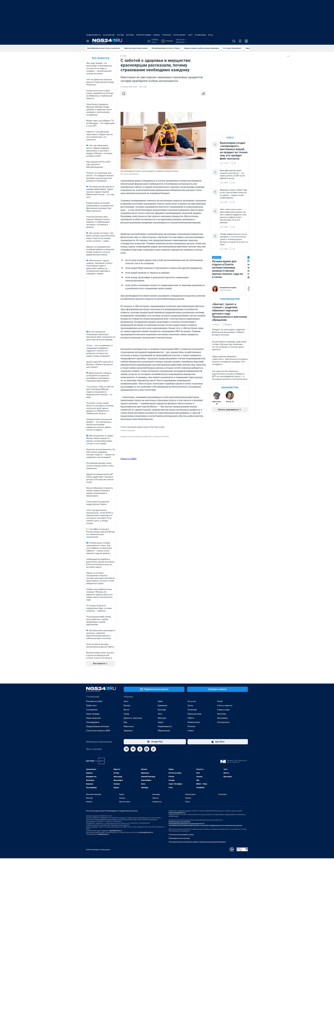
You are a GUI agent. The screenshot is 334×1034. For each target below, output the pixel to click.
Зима (160, 701)
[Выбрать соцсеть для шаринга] (203, 93)
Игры (210, 35)
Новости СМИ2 (128, 458)
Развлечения (194, 722)
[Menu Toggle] (88, 41)
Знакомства (109, 35)
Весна (126, 710)
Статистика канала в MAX (98, 730)
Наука (160, 722)
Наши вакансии (93, 718)
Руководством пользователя (179, 822)
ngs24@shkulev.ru (115, 831)
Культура (162, 710)
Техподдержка (92, 722)
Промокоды (200, 35)
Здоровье (128, 730)
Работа (191, 718)
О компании (91, 710)
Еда (125, 722)
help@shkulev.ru (103, 834)
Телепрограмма (143, 35)
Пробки (167, 41)
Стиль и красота (224, 705)
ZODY (190, 35)
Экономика (222, 718)
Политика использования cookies (181, 835)
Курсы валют (179, 35)
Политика (192, 710)
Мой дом (162, 718)
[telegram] (126, 749)
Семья (190, 730)
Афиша (156, 35)
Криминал (162, 705)
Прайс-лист (91, 705)
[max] (146, 749)
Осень (190, 705)
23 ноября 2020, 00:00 (129, 87)
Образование (164, 730)
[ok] (139, 749)
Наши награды (93, 714)
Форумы (130, 35)
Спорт (220, 701)
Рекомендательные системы (179, 838)
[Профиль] (246, 41)
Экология (221, 714)
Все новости (100, 58)
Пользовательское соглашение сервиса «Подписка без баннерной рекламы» (197, 842)
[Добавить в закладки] (124, 93)
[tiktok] (153, 749)
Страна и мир (223, 710)
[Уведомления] (240, 41)
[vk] (133, 749)
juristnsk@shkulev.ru (145, 832)
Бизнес (127, 705)
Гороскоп (166, 35)
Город (126, 714)
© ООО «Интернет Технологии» (98, 850)
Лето (160, 714)
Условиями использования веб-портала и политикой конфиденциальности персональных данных (205, 825)
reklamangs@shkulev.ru (177, 813)
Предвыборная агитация (97, 726)
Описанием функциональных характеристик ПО (186, 824)
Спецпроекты (223, 722)
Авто (126, 701)
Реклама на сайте (94, 701)
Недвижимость (93, 35)
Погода (120, 35)
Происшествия (194, 714)
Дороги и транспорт (133, 718)
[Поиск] (234, 41)
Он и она (192, 701)
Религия (191, 726)
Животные (129, 726)
